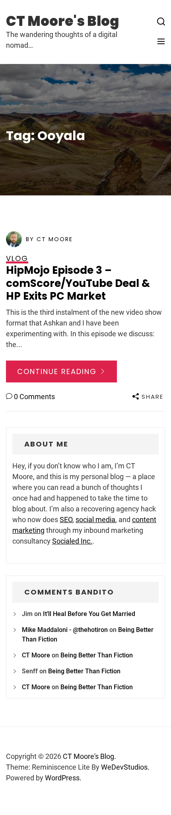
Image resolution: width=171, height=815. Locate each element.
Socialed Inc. (72, 541)
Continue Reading (58, 371)
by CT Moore (49, 239)
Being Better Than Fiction (96, 655)
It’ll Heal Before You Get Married (89, 614)
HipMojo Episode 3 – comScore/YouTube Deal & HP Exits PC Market (78, 283)
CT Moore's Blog (62, 21)
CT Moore (36, 655)
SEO (66, 519)
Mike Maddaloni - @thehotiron (65, 630)
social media (95, 519)
